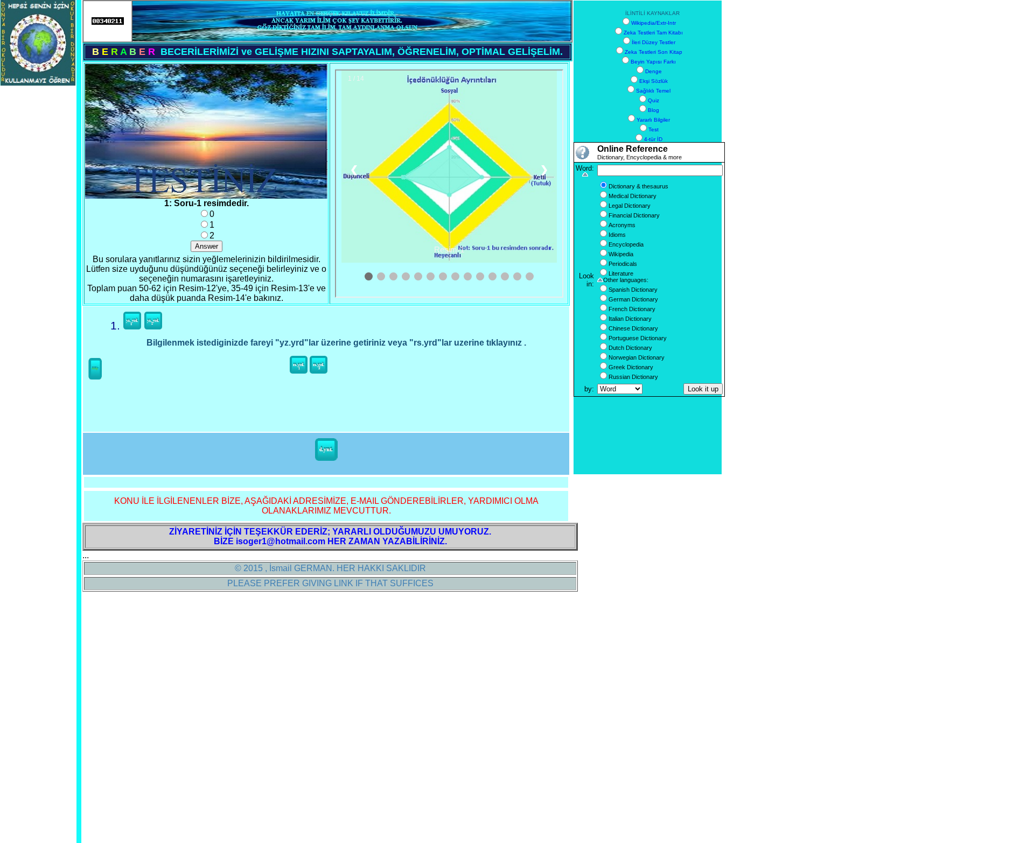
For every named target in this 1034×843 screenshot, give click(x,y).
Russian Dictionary (633, 377)
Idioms (617, 234)
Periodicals (623, 264)
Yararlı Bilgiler (653, 120)
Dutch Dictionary (630, 348)
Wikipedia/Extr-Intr (653, 23)
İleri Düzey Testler (653, 42)
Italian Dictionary (630, 318)
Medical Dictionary (632, 196)
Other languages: (625, 280)
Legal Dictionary (630, 205)
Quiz (653, 100)
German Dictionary (633, 299)
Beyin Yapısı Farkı (653, 62)
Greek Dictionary (631, 367)
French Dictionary (632, 309)
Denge (653, 71)
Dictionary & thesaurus (638, 186)
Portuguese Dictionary (638, 338)
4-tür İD (653, 139)
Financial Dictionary (634, 215)
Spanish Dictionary (633, 289)
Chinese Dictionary (633, 328)
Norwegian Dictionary (637, 357)
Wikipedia (621, 254)
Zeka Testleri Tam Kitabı (653, 33)
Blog (653, 110)
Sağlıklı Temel (653, 91)
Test (653, 129)
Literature (621, 273)
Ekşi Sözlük (653, 81)
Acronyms (622, 225)
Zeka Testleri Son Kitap (653, 52)
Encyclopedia (626, 244)
